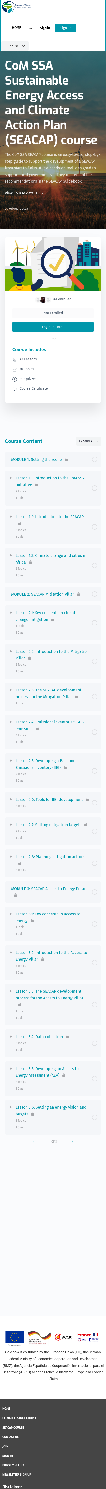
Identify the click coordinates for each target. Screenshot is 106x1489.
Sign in (45, 28)
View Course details (21, 193)
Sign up (65, 28)
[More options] (30, 28)
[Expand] (11, 478)
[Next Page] (72, 1141)
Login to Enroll (53, 327)
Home (16, 28)
